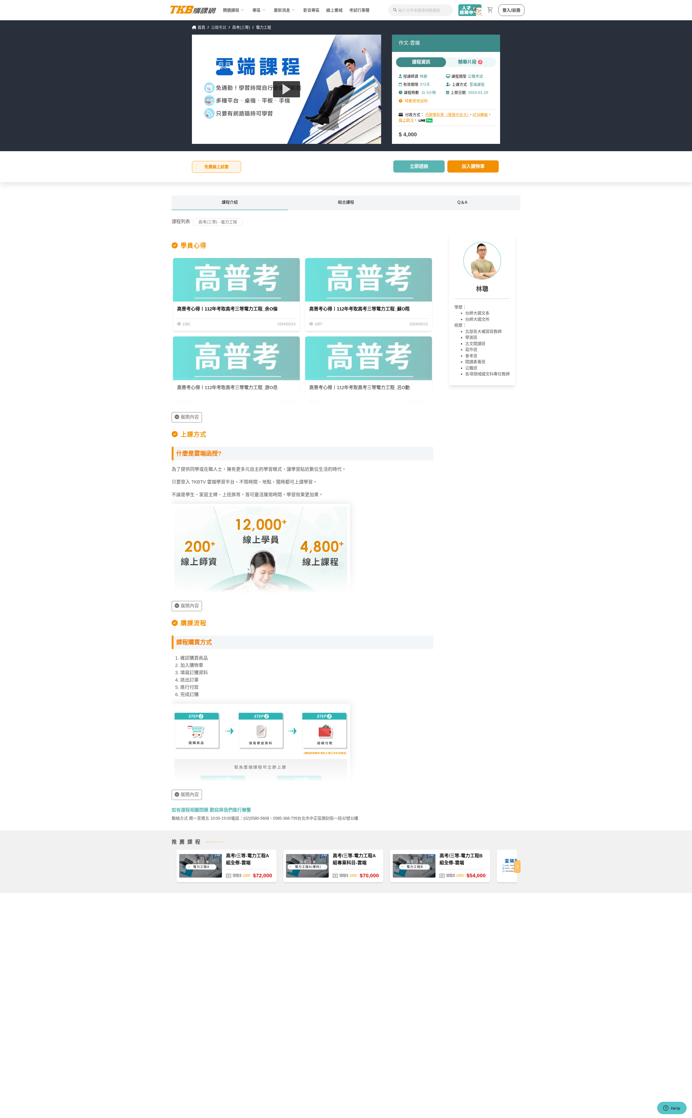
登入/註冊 (511, 10)
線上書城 (334, 10)
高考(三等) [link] (241, 27)
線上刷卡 (406, 120)
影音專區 (311, 10)
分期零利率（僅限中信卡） (447, 115)
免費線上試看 (216, 166)
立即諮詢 (419, 166)
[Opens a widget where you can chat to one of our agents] (672, 1108)
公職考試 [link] (218, 27)
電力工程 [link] (263, 27)
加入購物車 (473, 166)
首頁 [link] (201, 27)
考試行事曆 (359, 10)
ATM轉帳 (480, 115)
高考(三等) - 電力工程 (217, 222)
